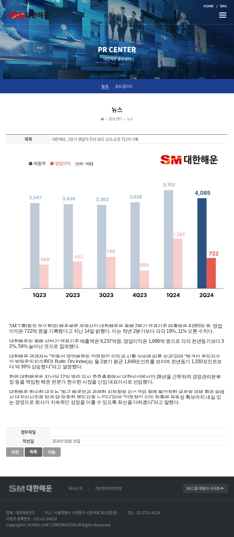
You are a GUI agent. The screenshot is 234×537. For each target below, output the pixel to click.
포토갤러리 (124, 86)
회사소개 (75, 488)
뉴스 (104, 86)
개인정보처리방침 (108, 488)
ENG (223, 6)
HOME (208, 6)
